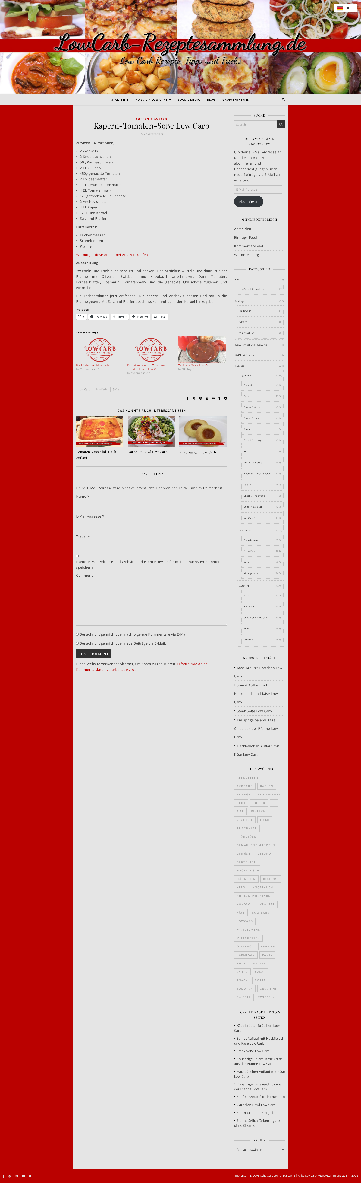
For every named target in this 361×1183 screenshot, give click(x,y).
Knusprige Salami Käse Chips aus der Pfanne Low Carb (256, 728)
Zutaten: (244, 585)
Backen (266, 786)
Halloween (245, 310)
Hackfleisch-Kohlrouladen (93, 365)
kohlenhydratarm (254, 896)
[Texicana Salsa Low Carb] (202, 349)
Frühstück (249, 551)
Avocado (245, 786)
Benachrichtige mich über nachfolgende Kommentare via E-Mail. (134, 634)
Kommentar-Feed (248, 246)
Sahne (242, 972)
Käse (241, 912)
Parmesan (246, 955)
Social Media (189, 99)
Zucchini (268, 988)
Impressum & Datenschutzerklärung (257, 1175)
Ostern (243, 321)
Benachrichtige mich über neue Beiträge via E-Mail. (123, 643)
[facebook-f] (4, 1176)
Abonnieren (249, 201)
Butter (259, 803)
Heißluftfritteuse (244, 355)
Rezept (259, 963)
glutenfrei (247, 862)
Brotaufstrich (251, 418)
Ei (274, 803)
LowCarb (101, 389)
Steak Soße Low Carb (254, 711)
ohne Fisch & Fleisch (255, 617)
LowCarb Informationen (252, 289)
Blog (211, 99)
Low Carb (84, 389)
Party (267, 955)
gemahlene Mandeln (256, 845)
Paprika (268, 946)
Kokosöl (245, 904)
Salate (247, 484)
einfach (258, 811)
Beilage (248, 396)
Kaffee (247, 562)
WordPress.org (246, 254)
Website (83, 536)
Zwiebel (244, 997)
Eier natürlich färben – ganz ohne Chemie (257, 1123)
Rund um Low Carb (152, 99)
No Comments (151, 134)
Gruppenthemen (236, 99)
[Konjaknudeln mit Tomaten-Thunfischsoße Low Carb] (151, 349)
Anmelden (242, 229)
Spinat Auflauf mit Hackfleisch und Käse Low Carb (256, 693)
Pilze (241, 963)
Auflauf (248, 385)
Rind (246, 628)
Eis (245, 451)
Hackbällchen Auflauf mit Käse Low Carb (259, 1074)
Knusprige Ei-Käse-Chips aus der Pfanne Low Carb (258, 1086)
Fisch (247, 595)
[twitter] (30, 1176)
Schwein (248, 639)
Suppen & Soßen (152, 118)
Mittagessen (251, 573)
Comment (84, 575)
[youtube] (24, 1176)
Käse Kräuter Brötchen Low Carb (257, 1028)
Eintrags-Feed (245, 237)
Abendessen (251, 540)
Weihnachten (246, 332)
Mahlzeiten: (246, 530)
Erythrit (245, 820)
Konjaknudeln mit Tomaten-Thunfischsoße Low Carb (146, 367)
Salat (260, 972)
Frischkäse (247, 828)
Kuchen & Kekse (253, 462)
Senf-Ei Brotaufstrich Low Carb (261, 1096)
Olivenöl (245, 946)
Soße (116, 389)
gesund (264, 853)
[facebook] (10, 1176)
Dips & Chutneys (253, 440)
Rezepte (239, 365)
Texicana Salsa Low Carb (195, 365)
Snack (242, 980)
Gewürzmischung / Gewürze (251, 344)
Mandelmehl (248, 929)
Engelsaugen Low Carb (197, 452)
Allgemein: (245, 375)
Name (82, 496)
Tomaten (245, 988)
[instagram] (16, 1176)
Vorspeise (249, 517)
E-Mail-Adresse (90, 516)
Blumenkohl (269, 794)
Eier (240, 811)
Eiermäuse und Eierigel (255, 1112)
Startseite (120, 99)
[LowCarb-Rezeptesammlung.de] (180, 47)
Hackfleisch (248, 870)
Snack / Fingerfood (254, 495)
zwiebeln (266, 997)
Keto (241, 887)
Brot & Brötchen (253, 407)
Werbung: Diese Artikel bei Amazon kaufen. (112, 254)
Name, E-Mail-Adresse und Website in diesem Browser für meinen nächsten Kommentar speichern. (150, 564)
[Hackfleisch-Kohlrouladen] (100, 349)
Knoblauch (263, 887)
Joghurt (270, 879)
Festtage (240, 301)
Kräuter (267, 904)
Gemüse (243, 853)
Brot (241, 803)
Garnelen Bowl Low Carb (148, 451)
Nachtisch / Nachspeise (257, 473)
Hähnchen (249, 606)
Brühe (247, 429)
